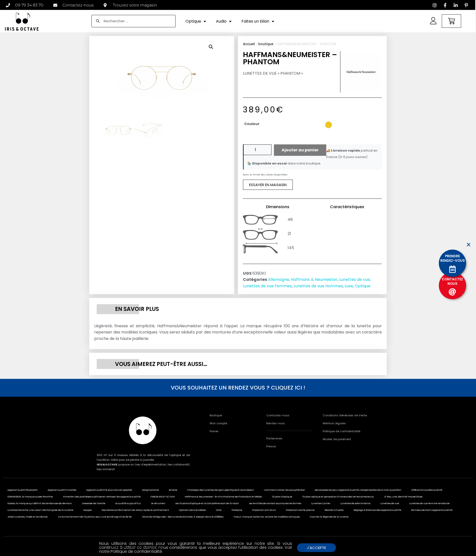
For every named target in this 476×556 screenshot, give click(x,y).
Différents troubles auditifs (426, 490)
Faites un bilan (255, 21)
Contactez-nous (277, 415)
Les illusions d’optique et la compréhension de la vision (207, 503)
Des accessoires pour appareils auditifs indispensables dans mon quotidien (358, 490)
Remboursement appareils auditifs (431, 510)
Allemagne (278, 279)
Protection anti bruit (264, 510)
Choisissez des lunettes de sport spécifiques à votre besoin (220, 490)
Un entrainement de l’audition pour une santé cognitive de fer (95, 516)
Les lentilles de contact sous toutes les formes (275, 503)
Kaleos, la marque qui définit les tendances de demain (39, 503)
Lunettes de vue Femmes (267, 286)
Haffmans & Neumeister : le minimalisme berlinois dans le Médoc (223, 496)
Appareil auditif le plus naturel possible (109, 490)
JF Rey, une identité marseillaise (403, 496)
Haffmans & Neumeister (314, 279)
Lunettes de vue (354, 279)
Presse (271, 446)
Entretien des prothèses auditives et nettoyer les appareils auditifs (102, 496)
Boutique (216, 415)
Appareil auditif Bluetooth (22, 490)
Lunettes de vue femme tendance (429, 503)
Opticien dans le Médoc (192, 510)
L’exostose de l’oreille (93, 503)
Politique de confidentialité (341, 431)
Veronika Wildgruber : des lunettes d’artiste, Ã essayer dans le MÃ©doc (183, 516)
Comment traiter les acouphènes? (284, 490)
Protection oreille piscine (300, 510)
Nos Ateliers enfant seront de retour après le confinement (135, 510)
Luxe (349, 286)
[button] (211, 46)
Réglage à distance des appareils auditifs (377, 510)
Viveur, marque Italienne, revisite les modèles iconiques (267, 516)
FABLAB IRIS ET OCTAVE (162, 496)
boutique (265, 44)
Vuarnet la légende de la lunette (329, 516)
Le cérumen (158, 503)
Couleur (252, 124)
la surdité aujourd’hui (128, 503)
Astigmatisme (150, 490)
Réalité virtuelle (334, 510)
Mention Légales (334, 423)
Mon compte (218, 423)
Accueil (249, 44)
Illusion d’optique (282, 496)
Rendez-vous (275, 423)
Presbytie (237, 510)
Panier (214, 431)
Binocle (173, 490)
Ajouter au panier (300, 150)
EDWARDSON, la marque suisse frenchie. (30, 496)
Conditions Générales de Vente (345, 415)
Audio (221, 21)
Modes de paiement (337, 439)
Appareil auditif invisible (62, 490)
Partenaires (274, 438)
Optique (193, 21)
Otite (219, 510)
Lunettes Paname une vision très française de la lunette (40, 510)
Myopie (87, 510)
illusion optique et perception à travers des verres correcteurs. (338, 496)
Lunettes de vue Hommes (318, 286)
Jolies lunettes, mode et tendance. (27, 516)
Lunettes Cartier (320, 503)
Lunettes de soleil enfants (355, 503)
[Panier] (451, 21)
